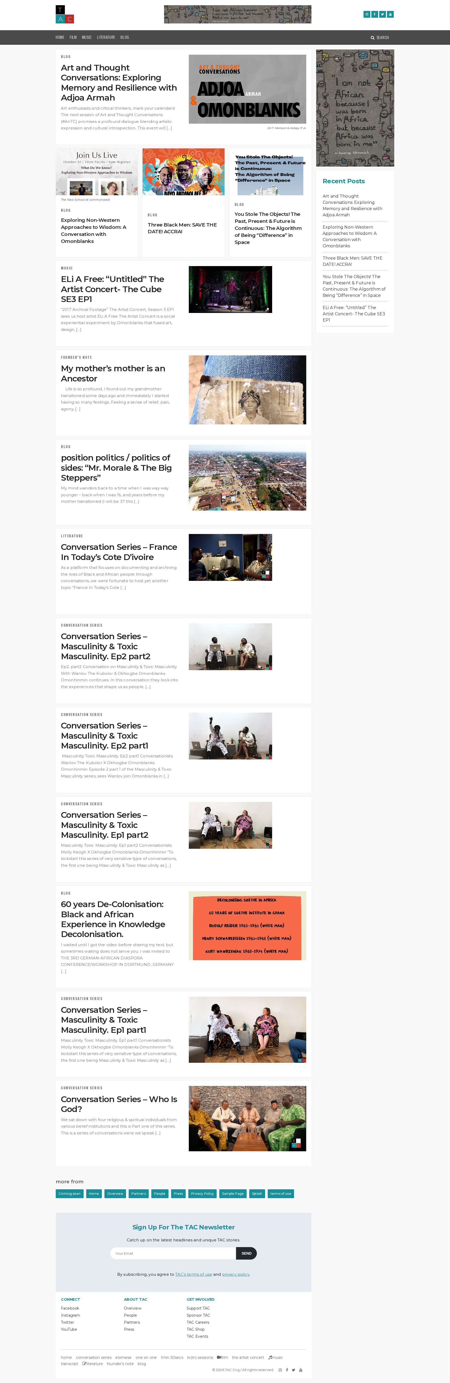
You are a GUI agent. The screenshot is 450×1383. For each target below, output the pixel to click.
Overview (115, 1194)
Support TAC (198, 1308)
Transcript (69, 1363)
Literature (106, 37)
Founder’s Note (76, 357)
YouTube (69, 1329)
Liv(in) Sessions (200, 1357)
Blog (125, 37)
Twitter (67, 1322)
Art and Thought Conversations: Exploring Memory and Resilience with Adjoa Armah (352, 205)
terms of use (281, 1194)
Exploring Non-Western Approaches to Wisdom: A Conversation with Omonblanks (350, 236)
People (160, 1194)
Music (87, 37)
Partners (139, 1194)
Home (60, 37)
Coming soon (70, 1194)
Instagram (70, 1315)
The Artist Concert (248, 1357)
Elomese (123, 1357)
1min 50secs (172, 1357)
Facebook (70, 1308)
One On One (146, 1357)
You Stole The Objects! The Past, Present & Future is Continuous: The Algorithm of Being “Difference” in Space (354, 286)
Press (178, 1194)
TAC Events (197, 1336)
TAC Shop (196, 1329)
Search (382, 37)
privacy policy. (236, 1274)
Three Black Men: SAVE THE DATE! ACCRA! (353, 261)
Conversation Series (82, 625)
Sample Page (233, 1194)
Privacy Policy (202, 1194)
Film (73, 37)
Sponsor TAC (198, 1315)
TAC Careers (198, 1322)
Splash (257, 1194)
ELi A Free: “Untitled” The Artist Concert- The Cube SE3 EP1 (354, 314)
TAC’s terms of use (193, 1274)
